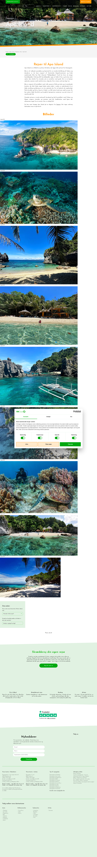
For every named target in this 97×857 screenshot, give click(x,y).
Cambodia (5, 818)
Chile (34, 813)
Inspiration (56, 6)
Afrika (49, 808)
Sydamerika (36, 808)
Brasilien (35, 811)
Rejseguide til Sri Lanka (55, 776)
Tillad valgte (48, 444)
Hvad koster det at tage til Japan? (81, 776)
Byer (21, 51)
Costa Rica (20, 810)
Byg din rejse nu (48, 665)
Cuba (19, 811)
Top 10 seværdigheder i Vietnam (80, 775)
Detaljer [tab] (48, 416)
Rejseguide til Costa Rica (55, 783)
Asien (13, 51)
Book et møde (6, 783)
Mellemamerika (22, 808)
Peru (34, 817)
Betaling (76, 6)
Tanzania (51, 810)
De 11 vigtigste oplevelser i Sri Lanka (81, 779)
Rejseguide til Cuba (54, 784)
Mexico (19, 813)
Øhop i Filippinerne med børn (80, 777)
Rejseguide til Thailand (55, 774)
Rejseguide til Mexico (54, 781)
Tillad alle (70, 444)
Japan (4, 820)
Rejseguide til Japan (54, 785)
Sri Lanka (5, 811)
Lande (38, 6)
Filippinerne (17, 51)
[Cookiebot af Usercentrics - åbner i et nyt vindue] (74, 411)
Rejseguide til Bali (54, 778)
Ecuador (35, 816)
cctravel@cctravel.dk (10, 778)
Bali (4, 814)
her (23, 694)
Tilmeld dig (29, 759)
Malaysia (5, 817)
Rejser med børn (77, 773)
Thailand (5, 810)
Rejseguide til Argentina (55, 787)
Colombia (35, 814)
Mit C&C (89, 6)
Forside (7, 51)
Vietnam (5, 816)
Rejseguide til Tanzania (55, 788)
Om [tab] (71, 416)
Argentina (35, 810)
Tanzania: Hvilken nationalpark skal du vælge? (83, 781)
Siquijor (58, 104)
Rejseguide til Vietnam (55, 780)
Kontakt (82, 6)
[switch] (40, 438)
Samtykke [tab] (25, 416)
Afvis (26, 444)
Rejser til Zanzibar (77, 783)
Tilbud (65, 6)
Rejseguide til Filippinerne (55, 777)
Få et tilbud (86, 1)
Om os (70, 6)
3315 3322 (8, 777)
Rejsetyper (46, 6)
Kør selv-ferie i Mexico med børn (80, 780)
